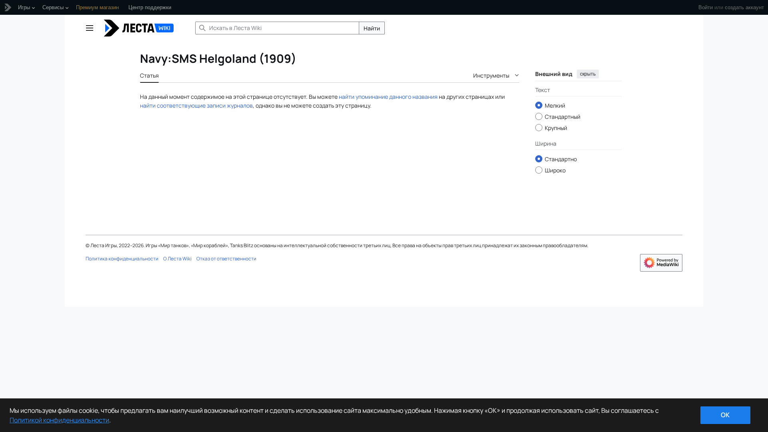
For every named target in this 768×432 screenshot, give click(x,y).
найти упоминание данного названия (388, 96)
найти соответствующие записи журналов (196, 105)
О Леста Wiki (177, 258)
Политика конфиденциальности (122, 258)
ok (725, 414)
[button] (89, 28)
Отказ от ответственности (226, 258)
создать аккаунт (744, 7)
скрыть (588, 74)
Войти (705, 7)
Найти (372, 28)
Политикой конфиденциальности (59, 420)
